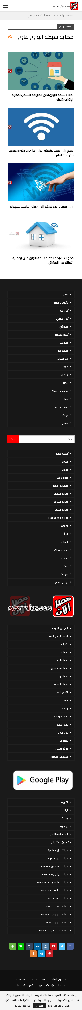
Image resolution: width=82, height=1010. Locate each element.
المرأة (66, 533)
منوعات (65, 574)
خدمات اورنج (62, 660)
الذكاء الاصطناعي (59, 834)
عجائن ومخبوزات (60, 390)
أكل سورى (63, 310)
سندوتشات (63, 358)
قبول (39, 1005)
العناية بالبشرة (61, 501)
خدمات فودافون (60, 668)
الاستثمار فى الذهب (58, 636)
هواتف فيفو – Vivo (58, 898)
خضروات (64, 740)
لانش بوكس (62, 406)
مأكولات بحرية (61, 302)
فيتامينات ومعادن (59, 756)
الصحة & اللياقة (61, 485)
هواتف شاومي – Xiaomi (55, 890)
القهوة (65, 525)
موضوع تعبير (62, 582)
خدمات (65, 652)
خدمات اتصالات (61, 684)
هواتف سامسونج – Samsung (53, 882)
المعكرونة (63, 350)
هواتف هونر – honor (57, 922)
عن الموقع (36, 985)
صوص (65, 366)
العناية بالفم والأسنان (57, 517)
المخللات (64, 342)
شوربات (65, 382)
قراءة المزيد (22, 1005)
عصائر (66, 398)
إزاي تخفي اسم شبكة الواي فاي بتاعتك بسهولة (42, 206)
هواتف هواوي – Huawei (55, 914)
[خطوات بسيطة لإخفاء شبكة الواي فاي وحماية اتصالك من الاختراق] (41, 234)
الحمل (65, 469)
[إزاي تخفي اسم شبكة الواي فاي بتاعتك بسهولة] (41, 182)
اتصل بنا (21, 985)
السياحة (65, 541)
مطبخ (66, 294)
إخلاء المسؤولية (56, 985)
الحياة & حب (62, 477)
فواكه (65, 414)
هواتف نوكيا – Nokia (57, 906)
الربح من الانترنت (60, 628)
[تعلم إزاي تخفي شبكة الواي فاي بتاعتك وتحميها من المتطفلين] (41, 127)
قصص (65, 423)
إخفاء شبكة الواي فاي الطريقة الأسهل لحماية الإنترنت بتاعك (43, 97)
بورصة (65, 708)
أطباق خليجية (61, 334)
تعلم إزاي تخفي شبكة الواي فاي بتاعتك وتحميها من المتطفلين (41, 152)
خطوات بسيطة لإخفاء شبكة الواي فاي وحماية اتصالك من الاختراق (43, 260)
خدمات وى (63, 676)
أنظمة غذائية (62, 453)
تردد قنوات (63, 732)
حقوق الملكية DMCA (53, 979)
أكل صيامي (62, 318)
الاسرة (65, 461)
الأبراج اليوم (62, 692)
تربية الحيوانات (61, 549)
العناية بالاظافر (61, 493)
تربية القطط (63, 557)
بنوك (66, 700)
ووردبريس (63, 826)
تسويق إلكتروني (60, 842)
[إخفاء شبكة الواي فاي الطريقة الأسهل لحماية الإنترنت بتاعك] (41, 71)
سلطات (65, 374)
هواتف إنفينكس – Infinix (55, 866)
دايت (66, 566)
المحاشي (64, 326)
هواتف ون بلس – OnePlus (54, 930)
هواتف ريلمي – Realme (55, 874)
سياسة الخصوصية (26, 979)
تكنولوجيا (64, 644)
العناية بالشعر (62, 509)
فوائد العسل (62, 748)
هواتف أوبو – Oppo (58, 858)
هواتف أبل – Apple (58, 850)
